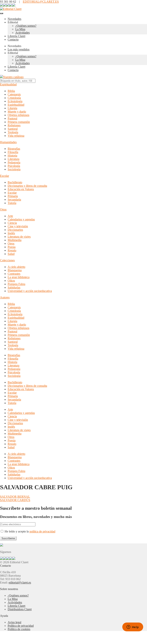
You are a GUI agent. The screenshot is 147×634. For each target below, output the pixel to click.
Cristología (14, 97)
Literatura (13, 159)
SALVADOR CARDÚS (15, 500)
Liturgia (12, 108)
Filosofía (13, 152)
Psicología (14, 165)
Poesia (12, 247)
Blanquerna (15, 270)
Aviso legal (14, 622)
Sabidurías (14, 287)
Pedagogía (14, 162)
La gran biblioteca (18, 277)
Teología (13, 132)
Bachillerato (15, 182)
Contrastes (14, 273)
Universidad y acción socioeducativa (30, 291)
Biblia (11, 91)
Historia (12, 155)
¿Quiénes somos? (25, 25)
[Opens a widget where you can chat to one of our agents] (132, 627)
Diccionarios (15, 229)
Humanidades (8, 142)
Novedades (14, 18)
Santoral (13, 128)
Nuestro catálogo (13, 77)
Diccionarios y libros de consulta (27, 185)
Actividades (22, 32)
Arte (10, 216)
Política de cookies (19, 629)
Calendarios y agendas (21, 219)
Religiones (14, 125)
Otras (3, 209)
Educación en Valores (21, 189)
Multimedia (14, 240)
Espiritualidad (8, 84)
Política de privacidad (21, 625)
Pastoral (12, 118)
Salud (11, 253)
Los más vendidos (18, 49)
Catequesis (14, 94)
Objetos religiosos (18, 115)
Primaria (13, 196)
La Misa (20, 29)
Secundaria (14, 199)
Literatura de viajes (19, 236)
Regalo (12, 250)
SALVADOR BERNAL (15, 496)
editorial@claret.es (20, 582)
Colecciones (7, 260)
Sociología (14, 169)
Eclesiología (15, 101)
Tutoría (12, 203)
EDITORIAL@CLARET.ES (41, 1)
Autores (5, 297)
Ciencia (12, 222)
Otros (11, 243)
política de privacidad (42, 531)
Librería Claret (16, 36)
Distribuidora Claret (20, 609)
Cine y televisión (18, 226)
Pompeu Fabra (16, 284)
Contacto (13, 39)
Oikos (11, 280)
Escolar (4, 175)
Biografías (14, 148)
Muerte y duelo (17, 111)
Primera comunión (19, 122)
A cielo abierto (16, 266)
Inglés (11, 233)
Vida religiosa (16, 135)
